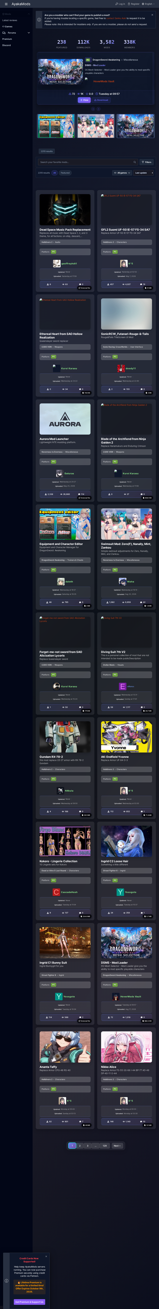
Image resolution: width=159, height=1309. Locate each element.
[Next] (98, 109)
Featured (65, 173)
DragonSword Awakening (53, 560)
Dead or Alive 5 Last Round (54, 870)
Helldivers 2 (47, 242)
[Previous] (93, 109)
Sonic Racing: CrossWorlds (115, 347)
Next (116, 1145)
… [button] (95, 1145)
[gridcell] (65, 241)
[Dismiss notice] (152, 15)
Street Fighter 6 (110, 870)
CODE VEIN (47, 347)
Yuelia (98, 79)
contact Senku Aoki (116, 18)
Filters (148, 162)
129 (105, 1145)
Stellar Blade (109, 665)
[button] (6, 4)
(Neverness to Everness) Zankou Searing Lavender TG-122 (116, 66)
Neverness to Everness (52, 452)
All (54, 173)
